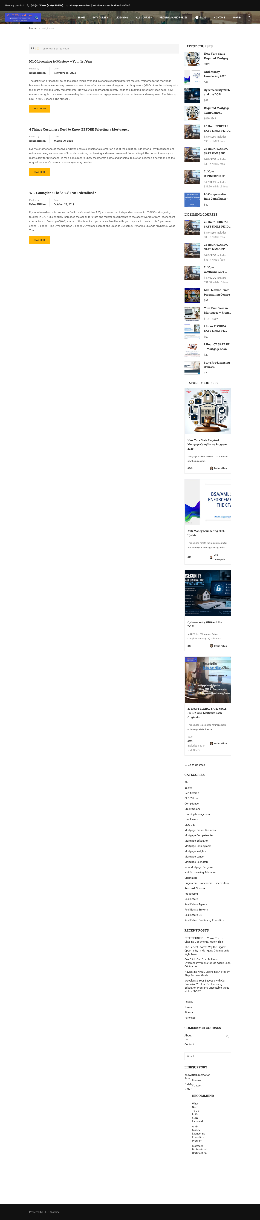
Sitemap (189, 1012)
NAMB (188, 1089)
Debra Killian (37, 73)
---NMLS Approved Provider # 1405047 (111, 5)
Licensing (122, 17)
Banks (188, 787)
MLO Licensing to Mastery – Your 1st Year (60, 61)
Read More (39, 110)
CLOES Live (191, 798)
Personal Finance (194, 888)
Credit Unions (192, 809)
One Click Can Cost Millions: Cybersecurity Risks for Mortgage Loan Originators (207, 963)
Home (81, 17)
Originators (191, 877)
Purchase (189, 1017)
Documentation (201, 1075)
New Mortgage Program (198, 867)
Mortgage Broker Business (200, 830)
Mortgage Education (196, 840)
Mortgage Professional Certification (196, 1149)
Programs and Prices (173, 17)
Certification (191, 793)
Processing (191, 893)
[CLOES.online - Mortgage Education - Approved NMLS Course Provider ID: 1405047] (23, 17)
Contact (219, 17)
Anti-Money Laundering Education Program (196, 1133)
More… (237, 17)
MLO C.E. (189, 824)
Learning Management (197, 814)
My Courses (100, 17)
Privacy (188, 1001)
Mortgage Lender (194, 856)
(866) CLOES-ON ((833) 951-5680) (47, 5)
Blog (203, 17)
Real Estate (191, 899)
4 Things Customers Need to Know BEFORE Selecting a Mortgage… (79, 129)
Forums (196, 1080)
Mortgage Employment (197, 846)
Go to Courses (196, 765)
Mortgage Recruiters (196, 862)
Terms (188, 1007)
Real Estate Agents (195, 904)
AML (187, 782)
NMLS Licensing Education (200, 872)
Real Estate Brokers (196, 909)
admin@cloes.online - (80, 5)
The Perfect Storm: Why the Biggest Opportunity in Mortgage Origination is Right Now (206, 950)
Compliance (191, 803)
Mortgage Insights (195, 851)
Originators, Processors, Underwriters (206, 883)
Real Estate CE (193, 915)
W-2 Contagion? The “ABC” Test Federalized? (62, 193)
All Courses (144, 17)
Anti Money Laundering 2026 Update (215, 76)
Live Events (191, 819)
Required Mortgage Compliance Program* (216, 112)
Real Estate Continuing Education (204, 920)
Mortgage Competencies (199, 835)
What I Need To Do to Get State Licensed (196, 1112)
